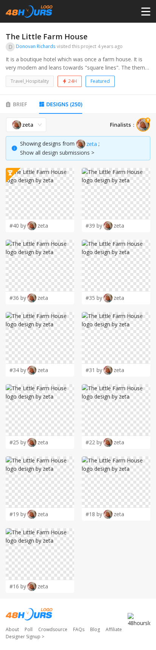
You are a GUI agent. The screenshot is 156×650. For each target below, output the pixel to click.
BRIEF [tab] (20, 104)
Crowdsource (52, 629)
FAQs (78, 629)
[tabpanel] (78, 355)
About (12, 629)
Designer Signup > (25, 636)
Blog (95, 629)
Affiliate (114, 629)
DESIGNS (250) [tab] (64, 104)
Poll (29, 629)
